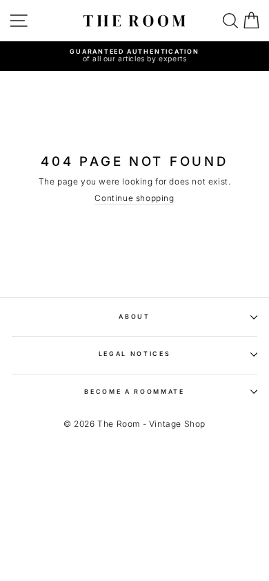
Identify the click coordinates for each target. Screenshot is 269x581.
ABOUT (134, 316)
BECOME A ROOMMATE (134, 391)
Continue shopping (134, 198)
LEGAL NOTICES (135, 353)
